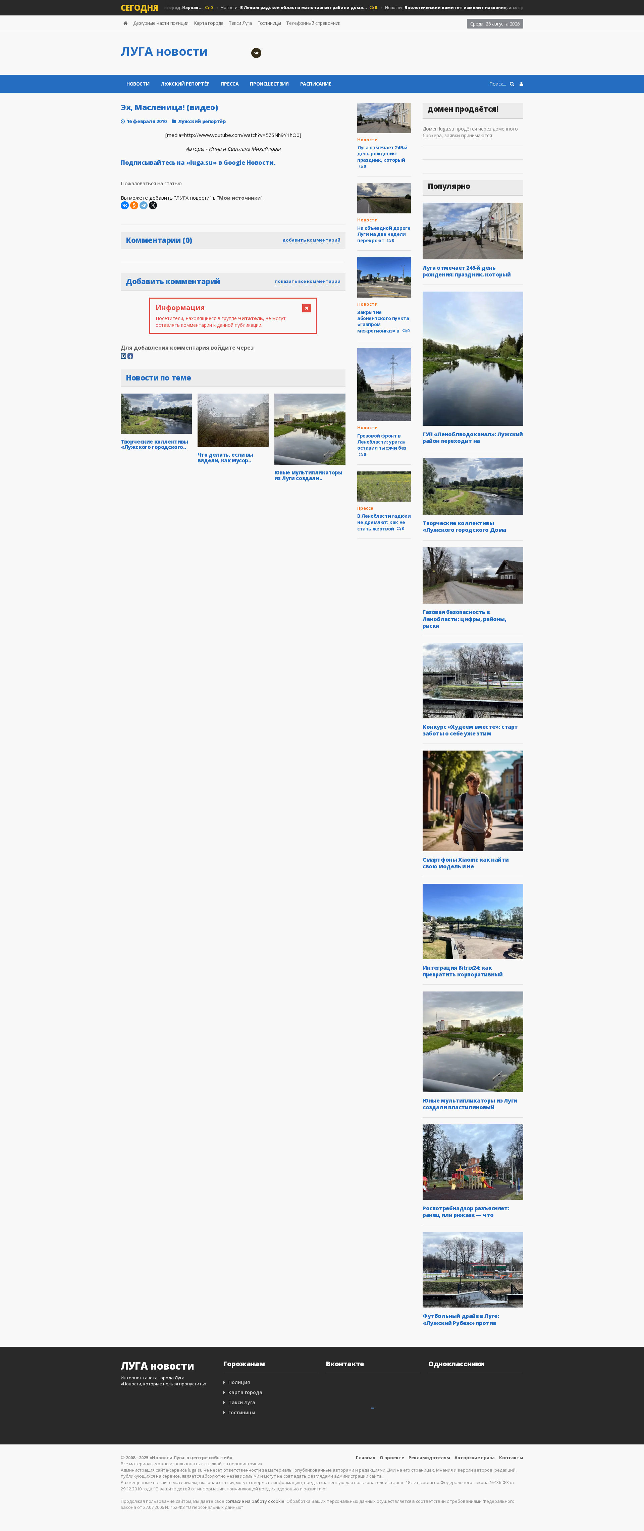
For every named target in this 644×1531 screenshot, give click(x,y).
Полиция (239, 1382)
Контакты (511, 1458)
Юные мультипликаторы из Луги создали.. (308, 475)
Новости (275, 7)
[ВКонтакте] (125, 205)
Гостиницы (269, 23)
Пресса (230, 84)
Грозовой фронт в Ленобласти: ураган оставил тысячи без (382, 441)
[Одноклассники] (134, 205)
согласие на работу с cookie (254, 1501)
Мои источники (240, 197)
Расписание (315, 84)
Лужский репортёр (185, 84)
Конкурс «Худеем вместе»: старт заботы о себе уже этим (470, 730)
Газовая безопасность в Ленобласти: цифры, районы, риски (464, 618)
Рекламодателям (429, 1458)
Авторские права (474, 1458)
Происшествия (269, 84)
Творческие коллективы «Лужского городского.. (154, 444)
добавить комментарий (311, 240)
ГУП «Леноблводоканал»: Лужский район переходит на (473, 437)
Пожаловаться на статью (151, 183)
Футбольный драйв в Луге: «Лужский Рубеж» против (461, 1319)
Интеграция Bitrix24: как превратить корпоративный (462, 971)
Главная (365, 1458)
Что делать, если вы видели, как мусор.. (225, 457)
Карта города (208, 23)
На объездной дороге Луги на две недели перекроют (383, 234)
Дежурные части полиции (161, 23)
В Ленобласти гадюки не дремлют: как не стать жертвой (384, 522)
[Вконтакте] (256, 53)
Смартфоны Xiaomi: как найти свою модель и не (465, 863)
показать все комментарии (307, 281)
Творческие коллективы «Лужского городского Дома (464, 526)
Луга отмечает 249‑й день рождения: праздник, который (382, 153)
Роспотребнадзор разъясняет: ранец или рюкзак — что (466, 1212)
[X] (153, 205)
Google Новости (248, 162)
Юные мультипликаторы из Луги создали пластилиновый (470, 1104)
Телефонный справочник (313, 23)
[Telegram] (144, 205)
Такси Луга (240, 23)
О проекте (392, 1458)
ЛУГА (182, 197)
